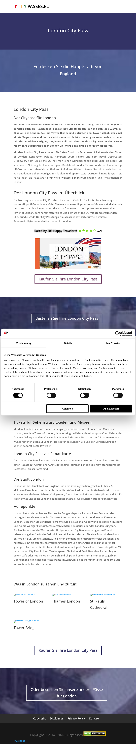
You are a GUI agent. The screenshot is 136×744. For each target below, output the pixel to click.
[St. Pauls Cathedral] (106, 593)
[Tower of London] (24, 593)
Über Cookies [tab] (112, 343)
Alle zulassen (111, 408)
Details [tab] (68, 343)
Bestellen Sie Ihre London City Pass (66, 318)
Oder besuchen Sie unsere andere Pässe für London (67, 693)
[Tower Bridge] (27, 620)
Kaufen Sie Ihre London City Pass (68, 279)
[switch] (51, 395)
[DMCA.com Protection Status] (94, 735)
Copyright (39, 718)
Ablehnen (67, 408)
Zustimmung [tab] (23, 343)
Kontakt (94, 718)
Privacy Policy (76, 718)
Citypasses (75, 735)
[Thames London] (62, 593)
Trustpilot (19, 740)
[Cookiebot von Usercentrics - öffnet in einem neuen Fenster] (117, 333)
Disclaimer (56, 718)
